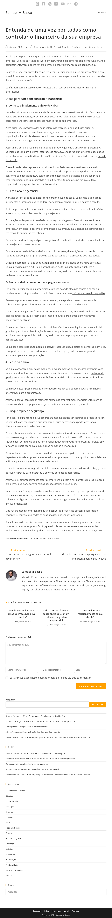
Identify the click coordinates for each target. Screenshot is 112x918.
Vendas (9, 875)
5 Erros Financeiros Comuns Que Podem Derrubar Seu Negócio (33, 732)
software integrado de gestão (88, 293)
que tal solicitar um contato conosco (65, 526)
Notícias (9, 849)
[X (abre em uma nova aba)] (37, 4)
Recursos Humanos (14, 870)
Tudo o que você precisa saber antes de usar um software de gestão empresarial (56, 615)
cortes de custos (94, 251)
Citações (9, 796)
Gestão (9, 833)
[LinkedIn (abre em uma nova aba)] (56, 4)
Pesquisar (10, 699)
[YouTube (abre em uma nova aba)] (62, 4)
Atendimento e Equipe (15, 790)
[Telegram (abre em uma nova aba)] (75, 4)
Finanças (9, 817)
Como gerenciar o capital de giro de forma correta (27, 726)
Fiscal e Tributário (13, 827)
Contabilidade (12, 801)
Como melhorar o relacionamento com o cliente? (90, 614)
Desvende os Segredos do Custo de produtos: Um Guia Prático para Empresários (40, 721)
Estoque (9, 812)
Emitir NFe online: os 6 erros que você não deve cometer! (21, 614)
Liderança (10, 843)
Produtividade (12, 865)
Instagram (56, 911)
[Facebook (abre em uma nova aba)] (43, 4)
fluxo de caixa (97, 112)
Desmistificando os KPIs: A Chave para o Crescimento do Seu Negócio (35, 716)
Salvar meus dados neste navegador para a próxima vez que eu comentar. (50, 677)
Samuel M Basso (19, 12)
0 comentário (95, 47)
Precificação (11, 859)
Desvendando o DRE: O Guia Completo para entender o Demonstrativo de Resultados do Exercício (48, 737)
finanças (34, 538)
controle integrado (18, 433)
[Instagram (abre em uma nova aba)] (50, 4)
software (56, 538)
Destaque (10, 806)
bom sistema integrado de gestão (42, 151)
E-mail (66, 911)
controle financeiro (19, 538)
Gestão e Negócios (71, 47)
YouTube (75, 911)
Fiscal (8, 822)
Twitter (47, 911)
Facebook (37, 911)
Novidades (10, 854)
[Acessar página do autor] (11, 575)
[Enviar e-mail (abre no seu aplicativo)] (69, 4)
